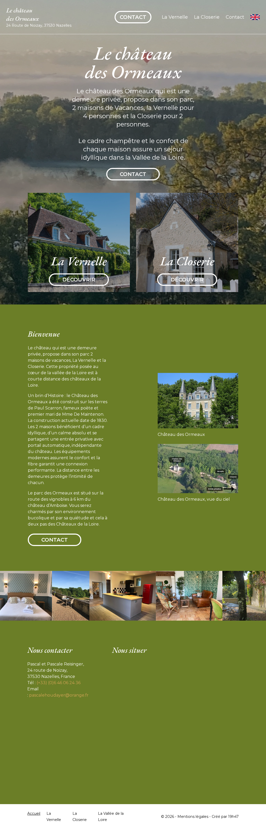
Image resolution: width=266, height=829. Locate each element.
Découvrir (78, 280)
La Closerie (207, 17)
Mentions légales (192, 816)
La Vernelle (175, 17)
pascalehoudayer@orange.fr (59, 695)
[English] (255, 17)
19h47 (233, 816)
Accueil (33, 813)
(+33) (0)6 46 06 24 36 (59, 682)
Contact (133, 17)
